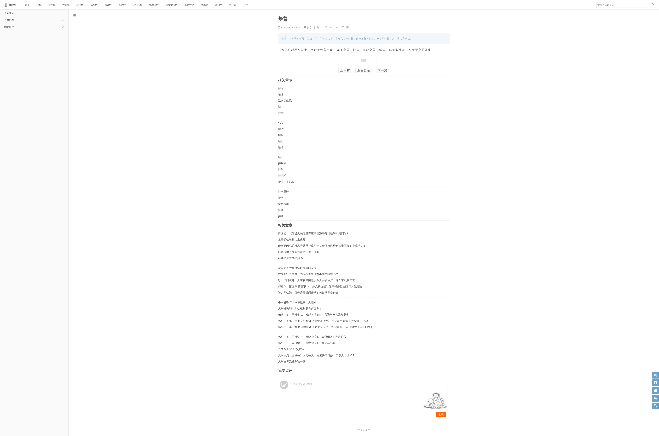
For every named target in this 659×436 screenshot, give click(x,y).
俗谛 (281, 88)
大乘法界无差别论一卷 (291, 361)
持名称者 (283, 204)
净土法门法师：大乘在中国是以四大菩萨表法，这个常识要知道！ (318, 280)
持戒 (281, 216)
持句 (281, 169)
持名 (281, 198)
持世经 (282, 175)
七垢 (281, 122)
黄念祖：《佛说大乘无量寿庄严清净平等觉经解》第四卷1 (313, 233)
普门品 (218, 4)
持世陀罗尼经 (286, 182)
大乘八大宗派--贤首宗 (291, 349)
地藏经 (204, 4)
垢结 (281, 147)
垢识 (281, 157)
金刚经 (51, 4)
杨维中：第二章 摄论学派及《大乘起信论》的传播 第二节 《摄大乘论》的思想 (325, 327)
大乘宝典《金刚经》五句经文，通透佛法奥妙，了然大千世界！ (316, 355)
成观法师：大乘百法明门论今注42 (299, 252)
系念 (281, 94)
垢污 (281, 129)
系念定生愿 (285, 100)
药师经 (108, 4)
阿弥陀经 (137, 4)
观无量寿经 (172, 4)
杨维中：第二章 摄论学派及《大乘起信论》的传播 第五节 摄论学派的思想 (323, 321)
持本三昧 (283, 191)
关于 (245, 4)
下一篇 (382, 70)
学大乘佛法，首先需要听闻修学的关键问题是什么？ (309, 292)
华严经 (122, 4)
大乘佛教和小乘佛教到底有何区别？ (300, 308)
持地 (281, 210)
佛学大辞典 (313, 27)
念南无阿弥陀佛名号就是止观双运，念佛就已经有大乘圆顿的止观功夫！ (322, 246)
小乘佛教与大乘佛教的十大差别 (297, 302)
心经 (39, 4)
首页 (27, 4)
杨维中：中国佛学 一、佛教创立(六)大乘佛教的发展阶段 (312, 337)
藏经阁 (12, 4)
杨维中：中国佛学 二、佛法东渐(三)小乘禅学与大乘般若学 (313, 314)
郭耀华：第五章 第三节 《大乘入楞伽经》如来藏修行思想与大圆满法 (320, 286)
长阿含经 (189, 4)
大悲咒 (66, 4)
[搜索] (653, 5)
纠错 (345, 27)
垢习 (281, 141)
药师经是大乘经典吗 (290, 258)
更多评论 (363, 430)
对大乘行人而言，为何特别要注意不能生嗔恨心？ (308, 274)
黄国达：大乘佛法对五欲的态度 (297, 268)
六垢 (281, 113)
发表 (441, 414)
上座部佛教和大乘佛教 (291, 239)
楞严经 (80, 4)
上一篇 (345, 70)
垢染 (281, 135)
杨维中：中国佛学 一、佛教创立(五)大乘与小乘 (306, 343)
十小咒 (232, 4)
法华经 (94, 4)
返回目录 (363, 70)
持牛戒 (282, 163)
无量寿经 (154, 4)
